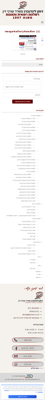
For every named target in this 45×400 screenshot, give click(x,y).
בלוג (39, 266)
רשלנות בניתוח (30, 171)
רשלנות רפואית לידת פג (24, 133)
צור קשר (38, 277)
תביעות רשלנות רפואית (28, 163)
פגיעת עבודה (31, 233)
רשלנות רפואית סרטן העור (23, 142)
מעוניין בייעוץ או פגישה (22, 102)
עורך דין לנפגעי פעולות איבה (26, 254)
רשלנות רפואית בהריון (28, 121)
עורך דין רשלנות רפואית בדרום (26, 166)
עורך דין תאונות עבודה (28, 221)
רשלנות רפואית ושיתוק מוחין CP (25, 198)
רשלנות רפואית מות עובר (23, 136)
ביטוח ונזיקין (37, 242)
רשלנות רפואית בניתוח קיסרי (22, 174)
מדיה (39, 257)
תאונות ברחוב (31, 210)
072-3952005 (33, 308)
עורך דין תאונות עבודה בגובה (26, 224)
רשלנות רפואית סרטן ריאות (23, 148)
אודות (39, 274)
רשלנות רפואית (36, 116)
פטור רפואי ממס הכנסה (28, 201)
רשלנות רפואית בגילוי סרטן (27, 139)
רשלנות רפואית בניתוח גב (23, 177)
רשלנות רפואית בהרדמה (27, 186)
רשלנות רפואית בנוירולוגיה (27, 183)
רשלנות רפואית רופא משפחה (26, 189)
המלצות (38, 271)
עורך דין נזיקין (31, 245)
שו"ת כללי (32, 269)
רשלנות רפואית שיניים (28, 127)
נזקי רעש (32, 236)
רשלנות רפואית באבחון (24, 154)
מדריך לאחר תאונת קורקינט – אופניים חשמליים (20, 216)
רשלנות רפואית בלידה (28, 130)
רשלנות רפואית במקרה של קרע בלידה (23, 180)
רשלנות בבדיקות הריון (24, 124)
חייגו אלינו (28, 340)
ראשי (41, 34)
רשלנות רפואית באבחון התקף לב (21, 157)
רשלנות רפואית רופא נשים (27, 195)
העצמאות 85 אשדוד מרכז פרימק (26, 318)
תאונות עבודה (36, 218)
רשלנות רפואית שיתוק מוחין (26, 168)
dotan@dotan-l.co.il (30, 314)
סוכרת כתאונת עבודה (28, 239)
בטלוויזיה (32, 260)
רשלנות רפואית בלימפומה (27, 192)
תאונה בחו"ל (31, 251)
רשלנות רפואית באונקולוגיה (22, 145)
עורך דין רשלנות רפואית (28, 118)
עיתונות (35, 34)
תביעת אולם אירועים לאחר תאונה (21, 248)
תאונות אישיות (30, 213)
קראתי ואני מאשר (22, 396)
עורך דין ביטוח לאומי (29, 227)
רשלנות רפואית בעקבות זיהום (26, 160)
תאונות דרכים (36, 204)
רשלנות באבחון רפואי (28, 151)
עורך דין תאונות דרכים (28, 207)
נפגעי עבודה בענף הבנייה (27, 230)
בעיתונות (32, 263)
